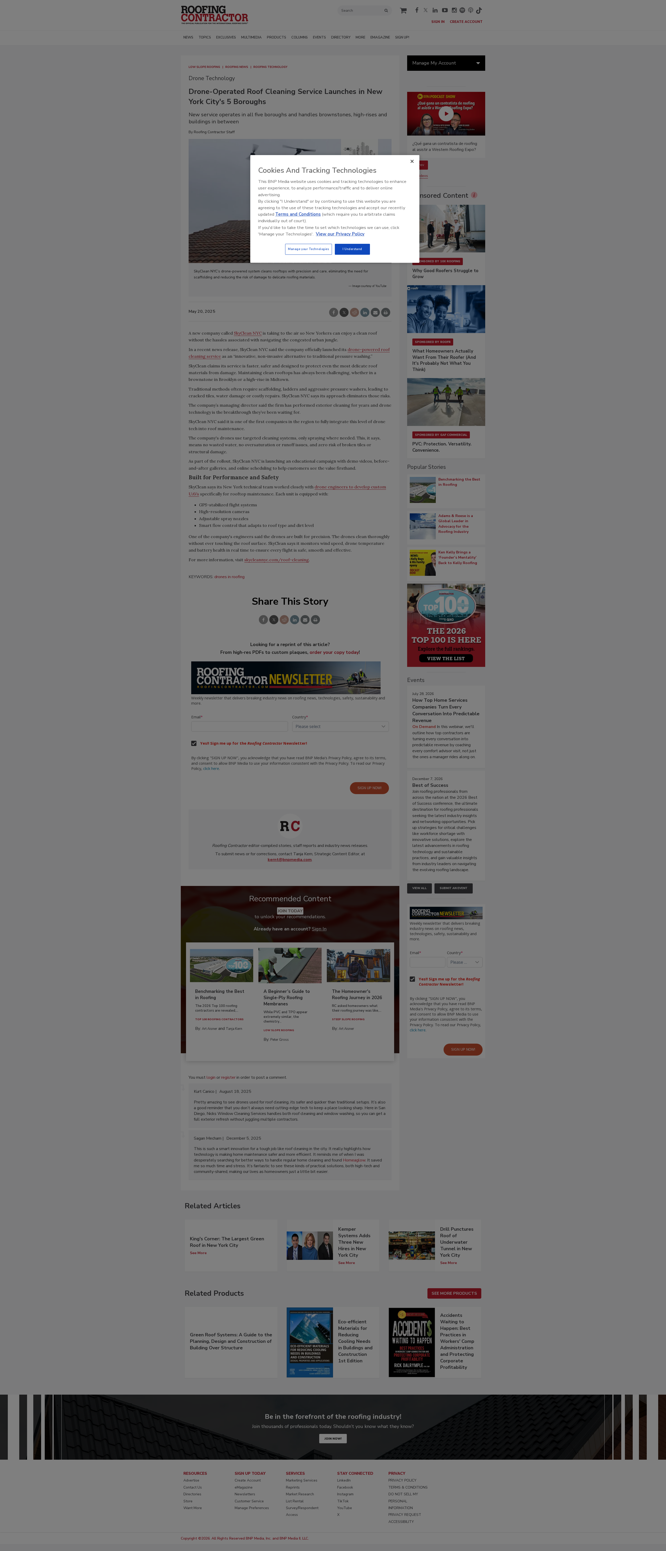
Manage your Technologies (308, 249)
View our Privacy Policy (340, 234)
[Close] (412, 161)
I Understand (352, 249)
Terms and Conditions (298, 214)
